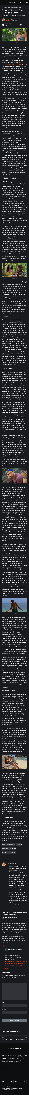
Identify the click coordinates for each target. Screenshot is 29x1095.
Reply (3, 946)
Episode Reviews (11, 844)
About (3, 1067)
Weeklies (8, 20)
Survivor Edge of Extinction (9, 848)
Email (4, 1009)
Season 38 (19, 844)
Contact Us (5, 1070)
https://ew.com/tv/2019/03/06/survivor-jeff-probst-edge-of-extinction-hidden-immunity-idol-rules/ (16, 963)
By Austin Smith (10, 19)
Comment (5, 981)
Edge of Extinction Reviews (8, 852)
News (3, 844)
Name (4, 1002)
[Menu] (3, 2)
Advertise (4, 1073)
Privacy (4, 1076)
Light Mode (24, 24)
